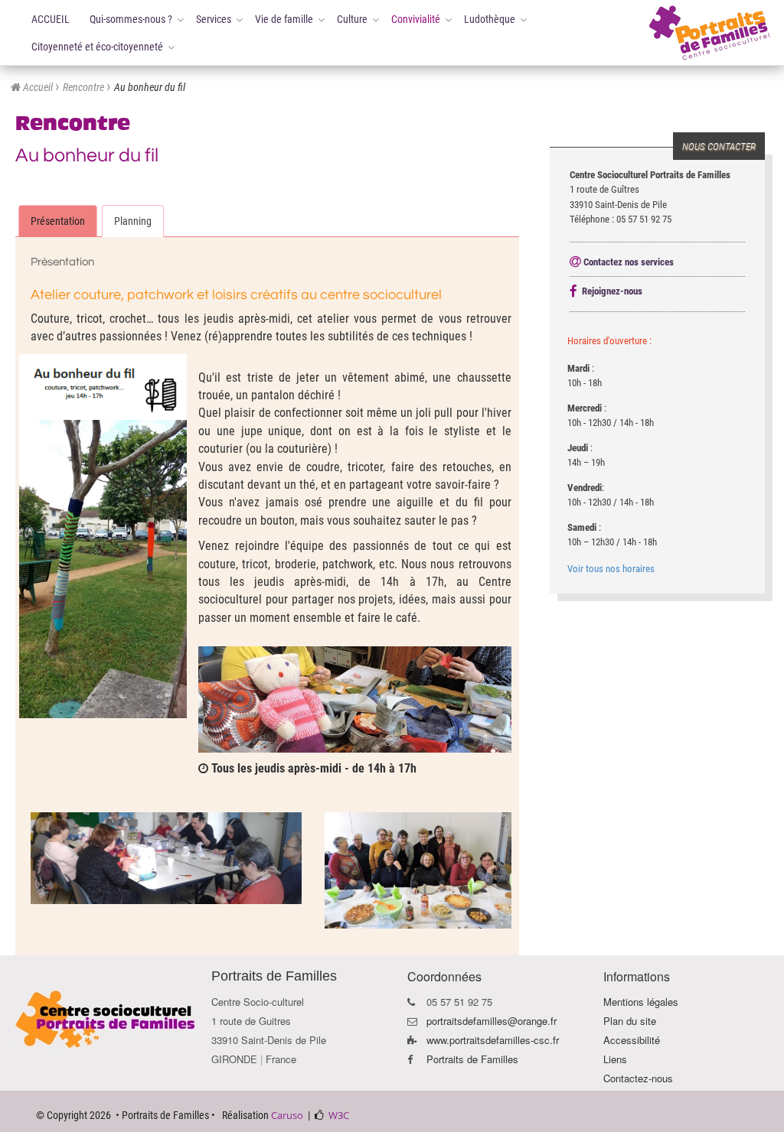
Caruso (287, 1115)
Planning (133, 221)
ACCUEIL (50, 19)
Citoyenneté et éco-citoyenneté (97, 47)
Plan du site (629, 1020)
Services (213, 19)
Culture (352, 19)
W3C (338, 1115)
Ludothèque (489, 19)
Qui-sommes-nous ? (131, 19)
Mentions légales (640, 1001)
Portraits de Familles (472, 1059)
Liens (615, 1059)
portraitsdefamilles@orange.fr (491, 1020)
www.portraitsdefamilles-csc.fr (492, 1040)
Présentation (58, 221)
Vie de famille (284, 19)
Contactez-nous (638, 1078)
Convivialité (415, 19)
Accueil (38, 87)
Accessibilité (631, 1040)
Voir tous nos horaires (611, 568)
